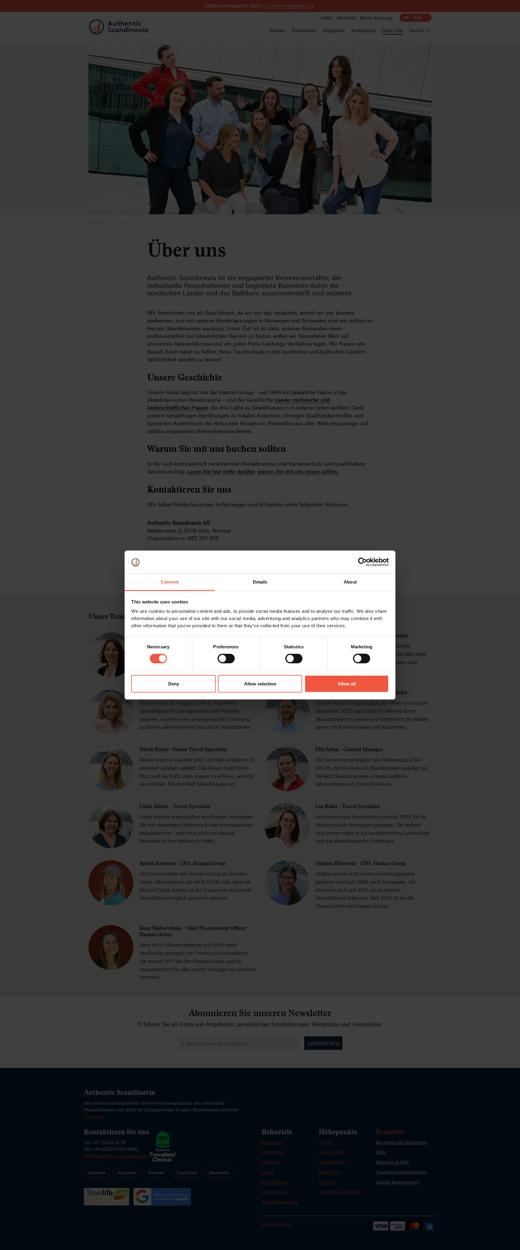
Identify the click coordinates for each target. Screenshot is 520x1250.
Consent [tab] (170, 581)
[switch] (226, 658)
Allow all (347, 683)
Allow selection (260, 683)
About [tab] (350, 581)
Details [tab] (260, 581)
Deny (173, 683)
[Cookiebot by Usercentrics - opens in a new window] (362, 561)
